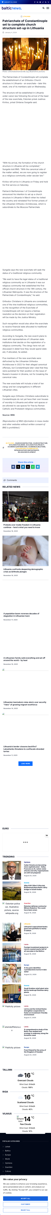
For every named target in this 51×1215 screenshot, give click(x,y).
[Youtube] (40, 2)
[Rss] (45, 2)
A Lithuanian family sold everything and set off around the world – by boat (24, 659)
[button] (48, 8)
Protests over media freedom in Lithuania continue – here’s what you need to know (21, 526)
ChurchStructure (40, 443)
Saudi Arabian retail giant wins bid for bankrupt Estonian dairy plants (36, 990)
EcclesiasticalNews (17, 445)
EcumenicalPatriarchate (17, 447)
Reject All (25, 1210)
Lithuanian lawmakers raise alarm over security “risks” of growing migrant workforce (24, 703)
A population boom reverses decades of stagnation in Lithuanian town (21, 614)
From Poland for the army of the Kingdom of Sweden (35, 1051)
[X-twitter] (48, 2)
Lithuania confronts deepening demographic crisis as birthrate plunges (23, 570)
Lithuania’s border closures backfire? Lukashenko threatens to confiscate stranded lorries (23, 749)
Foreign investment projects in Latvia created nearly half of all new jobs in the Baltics (36, 949)
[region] (25, 1195)
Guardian (27, 903)
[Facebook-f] (35, 2)
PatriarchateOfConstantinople (26, 450)
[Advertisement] (25, 132)
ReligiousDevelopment (27, 452)
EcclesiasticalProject (35, 445)
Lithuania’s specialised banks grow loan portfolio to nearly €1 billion (35, 929)
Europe (26, 965)
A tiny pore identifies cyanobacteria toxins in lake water (35, 970)
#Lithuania (10, 443)
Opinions (27, 862)
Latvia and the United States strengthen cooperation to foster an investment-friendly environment (35, 1012)
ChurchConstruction (23, 443)
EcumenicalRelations (36, 447)
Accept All (25, 1198)
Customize (25, 1204)
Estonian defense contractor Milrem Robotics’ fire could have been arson (35, 908)
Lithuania (26, 16)
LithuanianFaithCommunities (26, 448)
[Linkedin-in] (37, 2)
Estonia (26, 883)
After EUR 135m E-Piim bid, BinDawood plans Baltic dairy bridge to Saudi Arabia (35, 887)
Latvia (26, 944)
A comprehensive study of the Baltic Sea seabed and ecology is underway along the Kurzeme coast (36, 1032)
